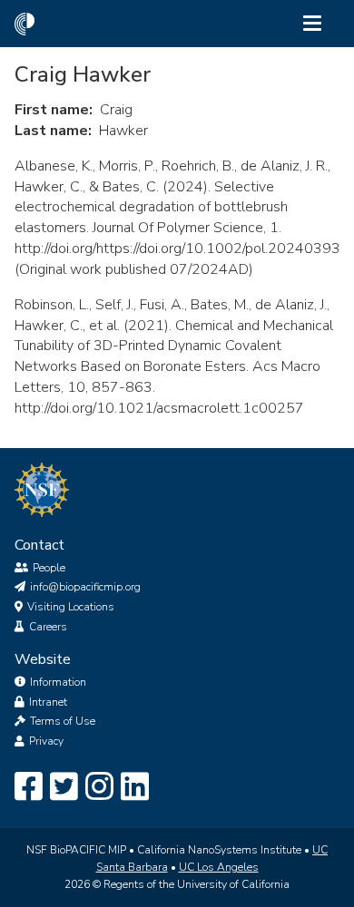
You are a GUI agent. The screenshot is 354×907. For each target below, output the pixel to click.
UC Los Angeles (219, 867)
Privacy (46, 741)
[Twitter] (64, 787)
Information (58, 682)
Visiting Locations (70, 607)
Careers (48, 626)
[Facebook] (29, 787)
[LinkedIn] (135, 787)
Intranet (48, 702)
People (49, 568)
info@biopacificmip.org (85, 587)
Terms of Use (62, 721)
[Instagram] (99, 787)
